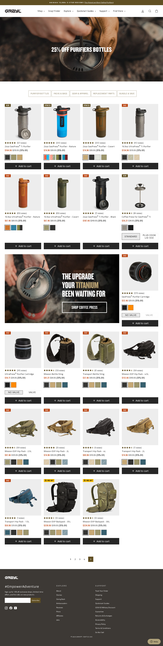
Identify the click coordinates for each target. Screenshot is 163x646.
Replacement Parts (104, 93)
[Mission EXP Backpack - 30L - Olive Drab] (97, 532)
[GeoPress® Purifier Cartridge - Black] (124, 307)
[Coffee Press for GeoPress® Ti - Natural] (124, 227)
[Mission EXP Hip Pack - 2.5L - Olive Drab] (7, 462)
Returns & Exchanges (103, 615)
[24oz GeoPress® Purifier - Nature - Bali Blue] (46, 157)
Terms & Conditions (103, 628)
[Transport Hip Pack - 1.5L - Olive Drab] (26, 532)
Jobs (58, 620)
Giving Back (60, 599)
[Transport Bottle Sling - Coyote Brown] (91, 385)
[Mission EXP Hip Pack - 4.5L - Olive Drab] (136, 385)
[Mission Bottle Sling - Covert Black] (46, 385)
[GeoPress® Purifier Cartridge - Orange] (130, 307)
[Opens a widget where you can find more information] (154, 642)
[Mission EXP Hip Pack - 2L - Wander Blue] (65, 462)
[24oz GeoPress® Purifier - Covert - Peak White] (97, 157)
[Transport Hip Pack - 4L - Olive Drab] (97, 462)
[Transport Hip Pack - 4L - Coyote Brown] (91, 462)
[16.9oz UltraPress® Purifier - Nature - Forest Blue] (13, 227)
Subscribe (35, 600)
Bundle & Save (127, 93)
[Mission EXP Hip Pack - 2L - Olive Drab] (58, 462)
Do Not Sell (99, 632)
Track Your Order (101, 591)
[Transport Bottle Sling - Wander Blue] (104, 385)
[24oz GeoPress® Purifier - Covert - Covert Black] (91, 157)
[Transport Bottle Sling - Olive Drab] (97, 385)
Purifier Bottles (40, 93)
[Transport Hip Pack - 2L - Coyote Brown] (124, 462)
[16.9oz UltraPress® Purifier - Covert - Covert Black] (52, 227)
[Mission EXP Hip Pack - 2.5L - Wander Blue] (26, 462)
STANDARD (131, 236)
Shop (40, 11)
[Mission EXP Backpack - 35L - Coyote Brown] (58, 532)
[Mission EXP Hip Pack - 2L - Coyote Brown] (46, 462)
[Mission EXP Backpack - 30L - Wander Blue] (104, 532)
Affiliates (59, 615)
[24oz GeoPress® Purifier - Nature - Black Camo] (58, 157)
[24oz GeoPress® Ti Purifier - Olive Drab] (13, 157)
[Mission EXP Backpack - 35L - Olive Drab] (52, 532)
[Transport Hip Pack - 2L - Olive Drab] (136, 462)
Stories (59, 595)
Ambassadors (61, 603)
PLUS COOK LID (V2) (149, 236)
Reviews (59, 607)
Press (58, 611)
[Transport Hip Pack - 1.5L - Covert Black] (13, 532)
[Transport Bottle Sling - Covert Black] (85, 385)
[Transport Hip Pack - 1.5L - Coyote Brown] (19, 532)
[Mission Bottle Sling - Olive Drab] (58, 385)
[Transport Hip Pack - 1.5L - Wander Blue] (7, 532)
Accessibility (100, 620)
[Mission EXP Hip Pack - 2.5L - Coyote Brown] (19, 462)
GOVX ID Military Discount (105, 607)
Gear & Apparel (80, 93)
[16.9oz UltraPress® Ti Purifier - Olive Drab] (130, 157)
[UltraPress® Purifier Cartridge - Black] (7, 385)
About (58, 591)
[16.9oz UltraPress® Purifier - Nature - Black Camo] (19, 227)
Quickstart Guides (85, 11)
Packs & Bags (60, 93)
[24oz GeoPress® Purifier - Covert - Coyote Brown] (85, 157)
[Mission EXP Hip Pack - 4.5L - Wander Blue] (143, 385)
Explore (68, 11)
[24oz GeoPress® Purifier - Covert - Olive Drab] (104, 157)
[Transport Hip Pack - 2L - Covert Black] (130, 462)
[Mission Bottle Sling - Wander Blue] (65, 385)
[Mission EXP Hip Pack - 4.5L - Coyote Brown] (130, 385)
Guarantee (99, 611)
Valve (149, 315)
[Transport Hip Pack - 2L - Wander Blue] (143, 462)
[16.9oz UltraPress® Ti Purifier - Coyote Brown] (136, 157)
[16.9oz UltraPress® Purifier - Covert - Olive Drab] (46, 227)
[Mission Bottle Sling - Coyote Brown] (52, 385)
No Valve (130, 315)
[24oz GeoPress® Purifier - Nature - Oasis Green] (52, 157)
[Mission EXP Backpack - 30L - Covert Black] (85, 532)
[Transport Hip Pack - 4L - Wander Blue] (104, 462)
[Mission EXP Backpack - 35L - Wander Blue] (65, 532)
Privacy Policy (100, 624)
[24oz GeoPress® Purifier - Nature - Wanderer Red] (65, 157)
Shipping (98, 595)
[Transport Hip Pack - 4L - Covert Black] (85, 462)
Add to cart (24, 166)
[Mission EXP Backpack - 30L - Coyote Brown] (91, 532)
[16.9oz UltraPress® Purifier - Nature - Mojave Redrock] (7, 227)
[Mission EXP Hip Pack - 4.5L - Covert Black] (124, 385)
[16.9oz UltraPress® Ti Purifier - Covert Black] (124, 157)
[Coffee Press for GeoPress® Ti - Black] (130, 227)
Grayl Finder (54, 11)
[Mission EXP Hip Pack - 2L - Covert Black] (52, 462)
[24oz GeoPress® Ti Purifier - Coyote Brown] (19, 157)
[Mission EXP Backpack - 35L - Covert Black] (46, 532)
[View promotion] (62, 288)
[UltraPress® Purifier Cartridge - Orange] (13, 385)
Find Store (118, 11)
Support (104, 11)
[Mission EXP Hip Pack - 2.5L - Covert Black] (13, 462)
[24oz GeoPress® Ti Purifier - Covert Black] (7, 157)
